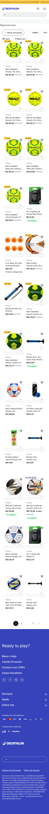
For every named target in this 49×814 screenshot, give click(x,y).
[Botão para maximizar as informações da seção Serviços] (45, 694)
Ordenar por (20, 39)
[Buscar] (5, 15)
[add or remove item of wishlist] (20, 43)
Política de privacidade (11, 770)
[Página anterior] (10, 623)
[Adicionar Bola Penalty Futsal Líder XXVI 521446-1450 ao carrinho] (20, 593)
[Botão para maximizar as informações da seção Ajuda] (45, 699)
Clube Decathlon (12, 673)
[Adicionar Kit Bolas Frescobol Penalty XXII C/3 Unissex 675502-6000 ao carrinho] (41, 399)
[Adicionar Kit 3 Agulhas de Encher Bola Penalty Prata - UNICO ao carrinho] (41, 202)
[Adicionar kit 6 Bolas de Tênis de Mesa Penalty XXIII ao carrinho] (20, 253)
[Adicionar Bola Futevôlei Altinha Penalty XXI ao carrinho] (20, 544)
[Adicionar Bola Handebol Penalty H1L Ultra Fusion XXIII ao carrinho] (20, 59)
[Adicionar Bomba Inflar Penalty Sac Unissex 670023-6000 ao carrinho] (41, 447)
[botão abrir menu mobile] (37, 8)
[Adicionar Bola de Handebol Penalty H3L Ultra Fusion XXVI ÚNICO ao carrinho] (20, 108)
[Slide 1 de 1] (14, 50)
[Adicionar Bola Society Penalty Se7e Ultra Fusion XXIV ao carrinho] (41, 253)
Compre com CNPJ (13, 667)
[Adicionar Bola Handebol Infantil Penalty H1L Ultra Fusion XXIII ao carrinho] (20, 205)
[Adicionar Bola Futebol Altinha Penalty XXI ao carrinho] (20, 399)
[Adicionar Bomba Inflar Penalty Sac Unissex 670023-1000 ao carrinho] (41, 593)
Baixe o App (9, 656)
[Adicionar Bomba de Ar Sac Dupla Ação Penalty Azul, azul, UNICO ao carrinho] (41, 347)
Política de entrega (31, 770)
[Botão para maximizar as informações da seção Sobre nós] (45, 705)
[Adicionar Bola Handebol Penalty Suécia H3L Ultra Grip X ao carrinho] (41, 302)
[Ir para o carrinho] (44, 8)
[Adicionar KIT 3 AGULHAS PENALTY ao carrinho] (41, 544)
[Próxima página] (38, 623)
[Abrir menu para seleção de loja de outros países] (24, 759)
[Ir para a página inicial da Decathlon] (10, 8)
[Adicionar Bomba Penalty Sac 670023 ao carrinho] (20, 299)
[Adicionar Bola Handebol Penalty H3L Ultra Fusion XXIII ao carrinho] (41, 59)
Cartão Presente (12, 661)
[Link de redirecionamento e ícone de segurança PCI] (9, 731)
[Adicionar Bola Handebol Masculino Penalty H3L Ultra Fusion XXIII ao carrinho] (20, 156)
